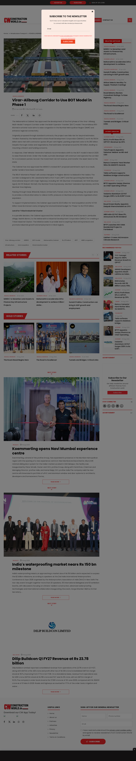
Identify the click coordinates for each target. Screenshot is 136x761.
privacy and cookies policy (66, 35)
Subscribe (68, 41)
